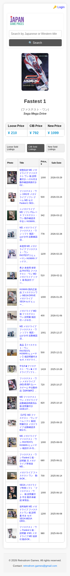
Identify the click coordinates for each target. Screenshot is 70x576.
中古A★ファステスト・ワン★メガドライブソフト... (28, 369)
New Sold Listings (52, 148)
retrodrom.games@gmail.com (40, 565)
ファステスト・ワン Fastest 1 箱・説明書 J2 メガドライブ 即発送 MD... (28, 460)
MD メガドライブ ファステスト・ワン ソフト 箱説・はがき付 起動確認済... (28, 233)
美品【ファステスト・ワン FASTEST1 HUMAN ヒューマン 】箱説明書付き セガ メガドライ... (29, 352)
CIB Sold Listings (33, 148)
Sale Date (56, 163)
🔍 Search (35, 42)
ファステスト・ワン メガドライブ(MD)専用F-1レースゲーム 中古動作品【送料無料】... (28, 384)
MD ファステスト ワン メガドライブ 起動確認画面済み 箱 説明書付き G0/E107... (28, 403)
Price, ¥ (44, 162)
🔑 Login (59, 7)
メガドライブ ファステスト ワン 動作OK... (28, 475)
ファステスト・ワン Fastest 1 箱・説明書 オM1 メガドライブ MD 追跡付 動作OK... (28, 533)
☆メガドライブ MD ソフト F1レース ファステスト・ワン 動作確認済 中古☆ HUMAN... (28, 215)
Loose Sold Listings (12, 148)
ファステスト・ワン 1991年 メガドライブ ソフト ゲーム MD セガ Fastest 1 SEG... (28, 197)
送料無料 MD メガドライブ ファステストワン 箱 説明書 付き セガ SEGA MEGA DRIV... (28, 513)
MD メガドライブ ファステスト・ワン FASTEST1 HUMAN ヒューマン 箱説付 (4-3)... (28, 442)
